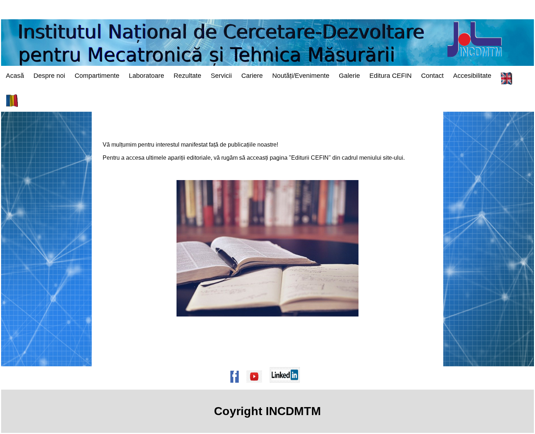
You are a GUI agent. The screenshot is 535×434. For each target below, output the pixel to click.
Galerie (349, 75)
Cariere (252, 75)
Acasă (15, 75)
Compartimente (97, 75)
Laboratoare (146, 75)
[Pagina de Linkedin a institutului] (287, 386)
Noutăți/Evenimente (300, 75)
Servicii (221, 75)
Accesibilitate (472, 75)
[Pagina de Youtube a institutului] (257, 386)
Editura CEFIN (390, 75)
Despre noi (49, 75)
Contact (432, 75)
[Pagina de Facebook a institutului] (237, 386)
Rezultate (187, 75)
